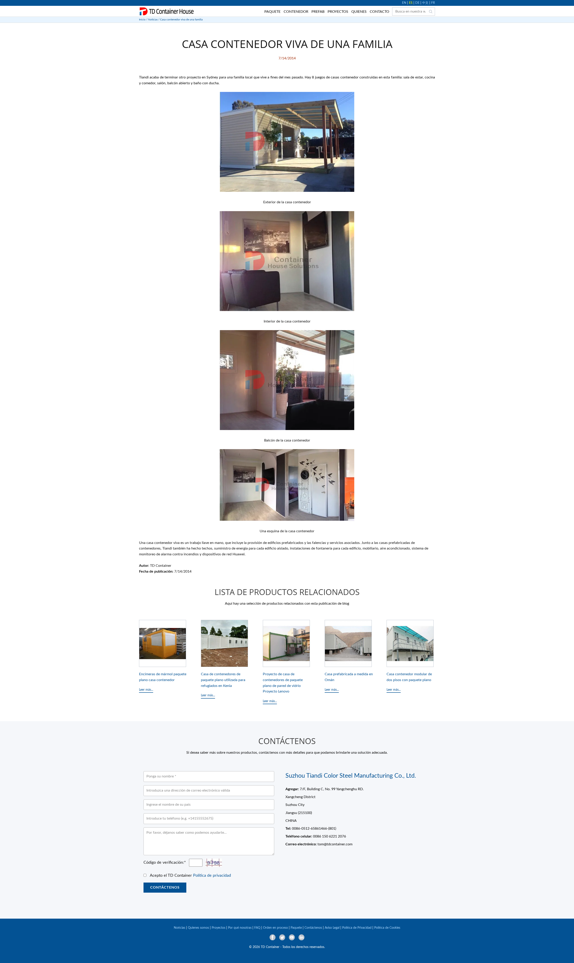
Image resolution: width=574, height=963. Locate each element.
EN (404, 2)
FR (433, 2)
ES (411, 2)
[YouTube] (292, 937)
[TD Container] (166, 11)
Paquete (272, 11)
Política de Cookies (387, 927)
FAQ (257, 927)
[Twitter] (282, 937)
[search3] (431, 11)
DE (417, 2)
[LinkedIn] (301, 937)
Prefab (317, 11)
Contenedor (296, 11)
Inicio (142, 19)
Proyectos (338, 11)
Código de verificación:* (165, 863)
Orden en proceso (275, 927)
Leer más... (146, 689)
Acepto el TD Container (190, 876)
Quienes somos (198, 927)
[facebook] (273, 937)
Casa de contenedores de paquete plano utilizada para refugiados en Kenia (223, 679)
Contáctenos (165, 887)
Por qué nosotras (240, 927)
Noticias (153, 19)
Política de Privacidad (357, 927)
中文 (425, 2)
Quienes (359, 11)
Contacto (379, 11)
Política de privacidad (212, 876)
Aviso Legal (332, 927)
